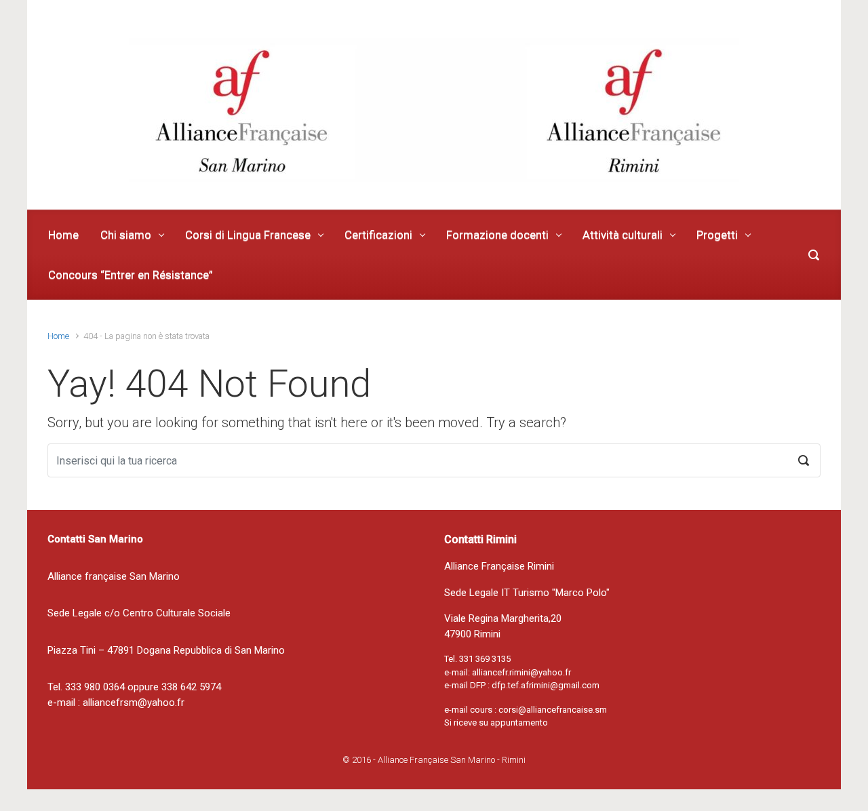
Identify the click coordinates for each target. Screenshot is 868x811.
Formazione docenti (497, 234)
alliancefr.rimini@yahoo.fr (521, 672)
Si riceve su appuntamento (496, 722)
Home (63, 234)
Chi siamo (125, 234)
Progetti (717, 234)
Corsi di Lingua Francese (248, 234)
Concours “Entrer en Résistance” (130, 274)
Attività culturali (623, 234)
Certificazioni (378, 234)
